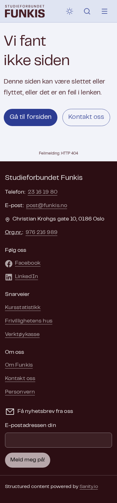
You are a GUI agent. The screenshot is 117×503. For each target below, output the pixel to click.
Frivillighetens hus (28, 321)
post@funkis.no (46, 205)
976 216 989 (41, 232)
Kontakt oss (86, 117)
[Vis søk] (87, 11)
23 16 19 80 (42, 192)
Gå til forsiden (30, 117)
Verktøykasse (22, 334)
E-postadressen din (30, 425)
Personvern (20, 392)
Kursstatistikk (23, 307)
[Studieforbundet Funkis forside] (25, 11)
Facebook (28, 263)
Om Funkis (19, 365)
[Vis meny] (104, 11)
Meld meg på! (27, 460)
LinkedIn (26, 276)
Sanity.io (89, 487)
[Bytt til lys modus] (69, 11)
